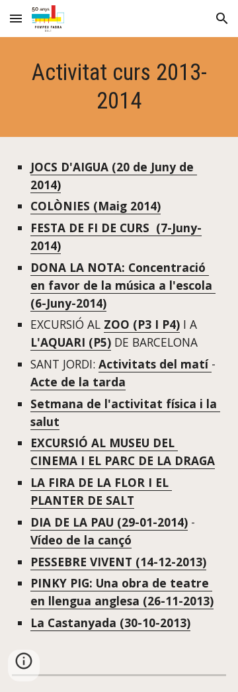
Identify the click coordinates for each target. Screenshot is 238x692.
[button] (16, 18)
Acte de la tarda (78, 382)
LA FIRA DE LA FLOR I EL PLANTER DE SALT (101, 491)
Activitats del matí (155, 364)
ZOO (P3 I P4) (142, 324)
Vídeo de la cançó (81, 540)
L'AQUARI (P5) (70, 342)
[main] (119, 87)
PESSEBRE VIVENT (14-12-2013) (118, 562)
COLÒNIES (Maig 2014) (95, 206)
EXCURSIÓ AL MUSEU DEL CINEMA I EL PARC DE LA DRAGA (122, 451)
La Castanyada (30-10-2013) (110, 622)
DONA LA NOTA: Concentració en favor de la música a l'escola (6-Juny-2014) (123, 285)
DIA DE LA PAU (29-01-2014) (109, 522)
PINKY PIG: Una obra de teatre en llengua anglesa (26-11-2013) (122, 592)
